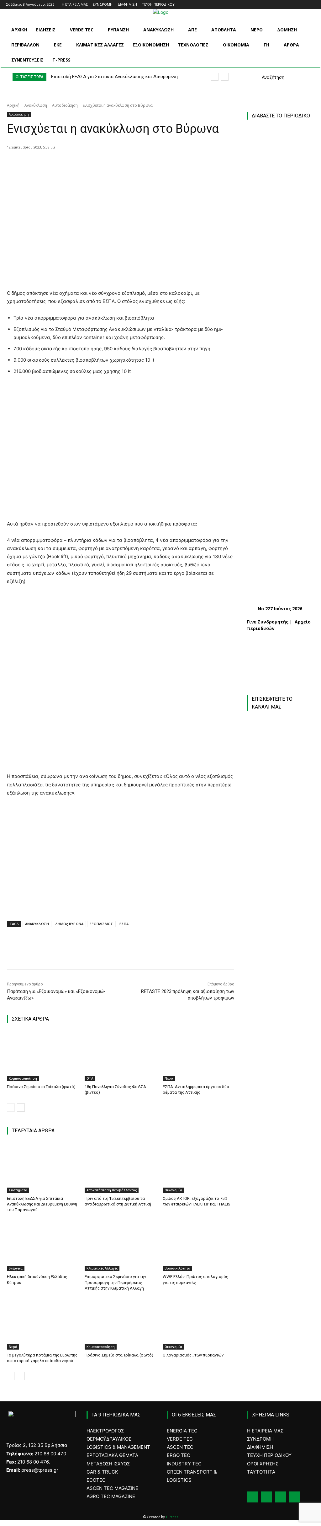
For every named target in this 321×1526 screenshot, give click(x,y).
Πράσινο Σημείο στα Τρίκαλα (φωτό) (41, 1086)
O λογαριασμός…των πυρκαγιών (193, 1355)
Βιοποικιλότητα (177, 1268)
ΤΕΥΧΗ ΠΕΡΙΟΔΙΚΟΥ (269, 1455)
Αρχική (13, 105)
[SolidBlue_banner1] (280, 919)
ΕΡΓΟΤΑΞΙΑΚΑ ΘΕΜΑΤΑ (112, 1455)
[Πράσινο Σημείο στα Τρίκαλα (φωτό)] (42, 1056)
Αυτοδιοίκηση (65, 105)
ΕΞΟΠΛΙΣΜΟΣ (101, 923)
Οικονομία (173, 1190)
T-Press (172, 1516)
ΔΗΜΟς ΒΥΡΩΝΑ (69, 923)
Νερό (169, 1078)
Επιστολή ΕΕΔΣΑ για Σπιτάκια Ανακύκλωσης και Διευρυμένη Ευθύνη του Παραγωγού (42, 1204)
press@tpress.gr (39, 1470)
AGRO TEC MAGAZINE (111, 1496)
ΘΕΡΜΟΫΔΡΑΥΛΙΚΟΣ (109, 1439)
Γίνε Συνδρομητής (267, 622)
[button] (265, 77)
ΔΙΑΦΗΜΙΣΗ (260, 1447)
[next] (225, 77)
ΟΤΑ (90, 1078)
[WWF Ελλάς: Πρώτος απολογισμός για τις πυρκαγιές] (198, 1246)
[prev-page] (11, 1107)
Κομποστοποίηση (23, 1078)
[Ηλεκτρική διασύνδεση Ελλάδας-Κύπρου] (42, 1246)
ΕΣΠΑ (124, 923)
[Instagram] (293, 4)
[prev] (214, 77)
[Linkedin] (302, 4)
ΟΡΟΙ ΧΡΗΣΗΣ (262, 1464)
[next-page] (21, 1107)
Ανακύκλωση (35, 105)
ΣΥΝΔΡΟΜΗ (260, 1439)
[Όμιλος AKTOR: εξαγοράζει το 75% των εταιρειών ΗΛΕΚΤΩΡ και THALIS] (198, 1168)
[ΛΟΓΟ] (280, 868)
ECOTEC (96, 1480)
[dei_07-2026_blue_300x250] (280, 800)
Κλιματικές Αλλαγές (102, 1268)
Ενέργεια (16, 1268)
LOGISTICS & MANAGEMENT (118, 1447)
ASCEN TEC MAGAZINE (112, 1488)
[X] (79, 163)
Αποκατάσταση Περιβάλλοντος (112, 1190)
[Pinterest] (93, 163)
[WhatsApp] (108, 163)
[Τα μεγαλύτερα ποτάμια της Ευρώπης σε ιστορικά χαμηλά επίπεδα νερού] (42, 1324)
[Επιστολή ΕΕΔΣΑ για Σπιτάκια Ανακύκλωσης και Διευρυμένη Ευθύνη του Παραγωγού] (42, 1168)
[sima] (283, 1053)
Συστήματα (18, 1190)
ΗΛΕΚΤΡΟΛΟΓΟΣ (105, 1431)
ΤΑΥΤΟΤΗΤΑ (261, 1472)
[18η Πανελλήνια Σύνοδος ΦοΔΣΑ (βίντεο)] (120, 1056)
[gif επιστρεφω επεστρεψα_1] (283, 990)
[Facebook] (285, 4)
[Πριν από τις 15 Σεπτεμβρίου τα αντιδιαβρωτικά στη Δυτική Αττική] (120, 1168)
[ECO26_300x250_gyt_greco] (283, 1116)
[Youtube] (311, 4)
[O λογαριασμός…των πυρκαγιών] (198, 1324)
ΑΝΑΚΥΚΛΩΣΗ (37, 923)
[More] (122, 163)
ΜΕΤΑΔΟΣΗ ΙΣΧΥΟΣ (108, 1464)
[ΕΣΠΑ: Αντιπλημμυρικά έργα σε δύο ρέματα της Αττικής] (198, 1056)
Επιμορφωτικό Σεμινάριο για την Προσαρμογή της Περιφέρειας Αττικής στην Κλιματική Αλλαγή (115, 1282)
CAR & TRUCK (102, 1472)
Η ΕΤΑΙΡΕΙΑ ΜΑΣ (265, 1431)
